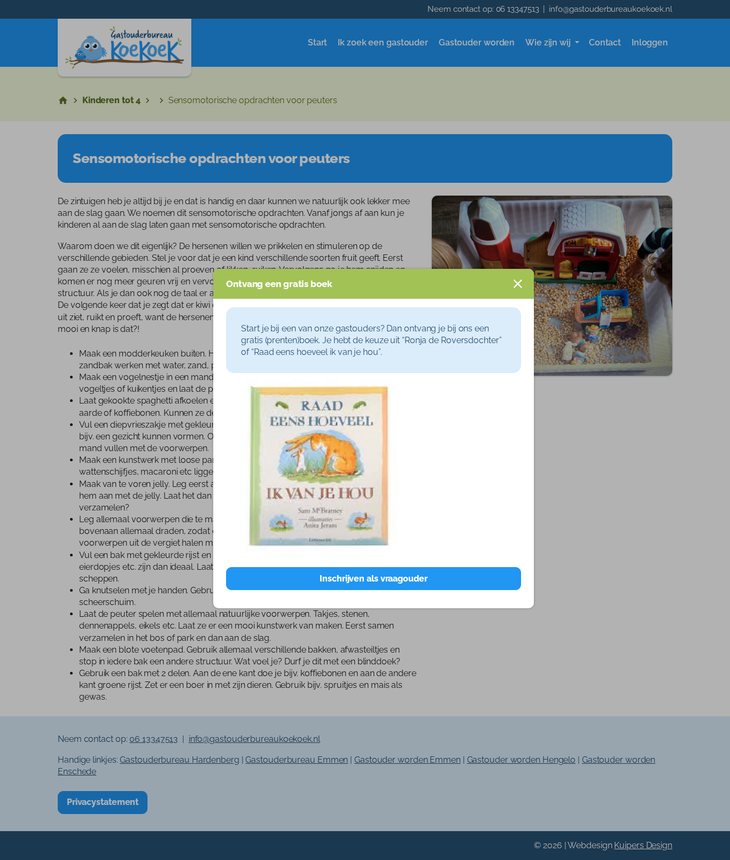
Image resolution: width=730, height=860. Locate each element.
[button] (518, 284)
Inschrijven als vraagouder (373, 579)
